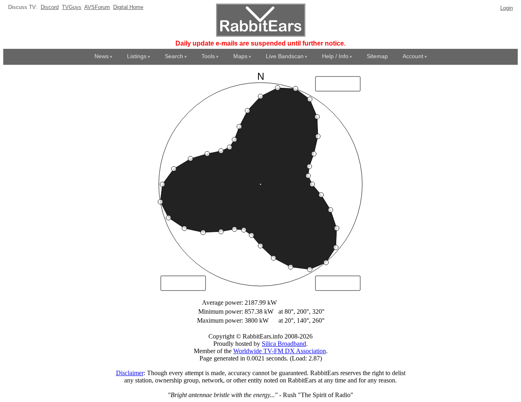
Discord (50, 7)
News (101, 56)
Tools (208, 56)
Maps (240, 56)
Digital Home (128, 7)
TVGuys (71, 7)
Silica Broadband (284, 343)
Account (413, 56)
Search (174, 56)
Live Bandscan (285, 56)
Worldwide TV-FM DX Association (279, 350)
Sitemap (377, 56)
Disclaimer (130, 372)
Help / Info (335, 56)
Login (506, 8)
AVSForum (97, 7)
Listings (137, 56)
